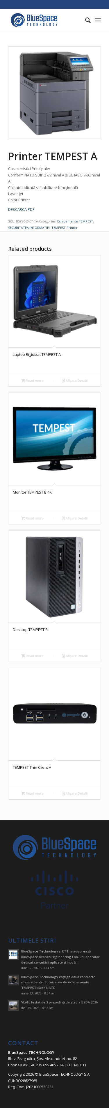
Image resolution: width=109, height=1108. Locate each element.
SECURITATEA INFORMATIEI (29, 227)
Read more (34, 380)
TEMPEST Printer (64, 227)
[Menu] (98, 20)
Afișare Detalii (76, 380)
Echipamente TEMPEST (75, 221)
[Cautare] (85, 20)
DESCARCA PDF (21, 209)
